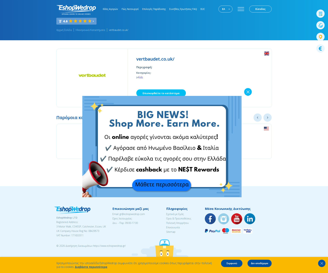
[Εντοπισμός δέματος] (320, 37)
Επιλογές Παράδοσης (154, 9)
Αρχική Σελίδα (64, 30)
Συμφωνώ (232, 263)
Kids (140, 77)
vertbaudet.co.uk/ (118, 30)
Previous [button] (258, 117)
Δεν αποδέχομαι (259, 263)
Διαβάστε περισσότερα (91, 267)
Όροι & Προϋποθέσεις (178, 218)
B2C (202, 9)
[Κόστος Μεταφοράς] (320, 14)
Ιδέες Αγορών (110, 9)
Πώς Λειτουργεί (130, 9)
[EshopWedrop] (76, 10)
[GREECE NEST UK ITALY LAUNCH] (162, 196)
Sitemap (170, 231)
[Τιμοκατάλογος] (320, 48)
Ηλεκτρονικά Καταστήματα (90, 30)
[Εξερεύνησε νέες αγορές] (320, 25)
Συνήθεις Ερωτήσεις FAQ (183, 9)
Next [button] (267, 117)
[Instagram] (223, 219)
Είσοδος (260, 9)
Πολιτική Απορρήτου (177, 223)
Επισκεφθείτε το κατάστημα (161, 93)
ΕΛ (223, 9)
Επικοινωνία (173, 227)
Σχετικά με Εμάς (175, 214)
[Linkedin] (250, 219)
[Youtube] (236, 219)
